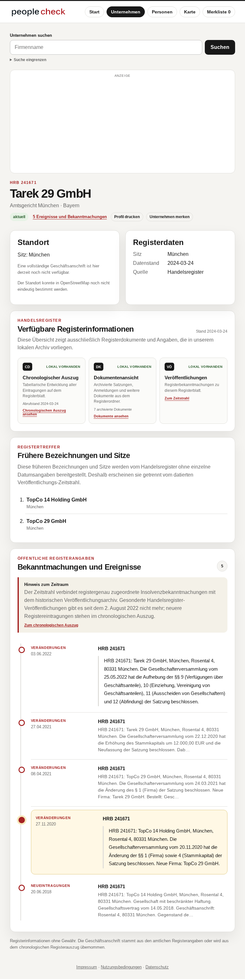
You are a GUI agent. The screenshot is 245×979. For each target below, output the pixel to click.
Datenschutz (157, 967)
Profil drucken (127, 217)
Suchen (220, 47)
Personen (162, 11)
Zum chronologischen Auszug (51, 625)
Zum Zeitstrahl (177, 398)
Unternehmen (125, 11)
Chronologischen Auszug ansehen (44, 412)
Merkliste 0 (219, 11)
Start (94, 11)
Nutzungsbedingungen (121, 967)
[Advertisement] (122, 124)
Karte (190, 11)
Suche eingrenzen (30, 60)
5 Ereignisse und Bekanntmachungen (70, 216)
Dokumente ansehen (111, 416)
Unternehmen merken (169, 217)
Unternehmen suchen (31, 35)
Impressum (86, 967)
